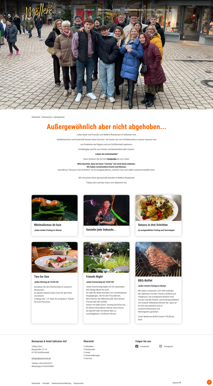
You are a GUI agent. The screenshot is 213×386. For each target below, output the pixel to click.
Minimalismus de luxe (47, 225)
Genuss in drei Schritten (153, 225)
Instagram (168, 346)
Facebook (144, 346)
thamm (176, 383)
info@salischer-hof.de (41, 358)
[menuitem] (89, 10)
